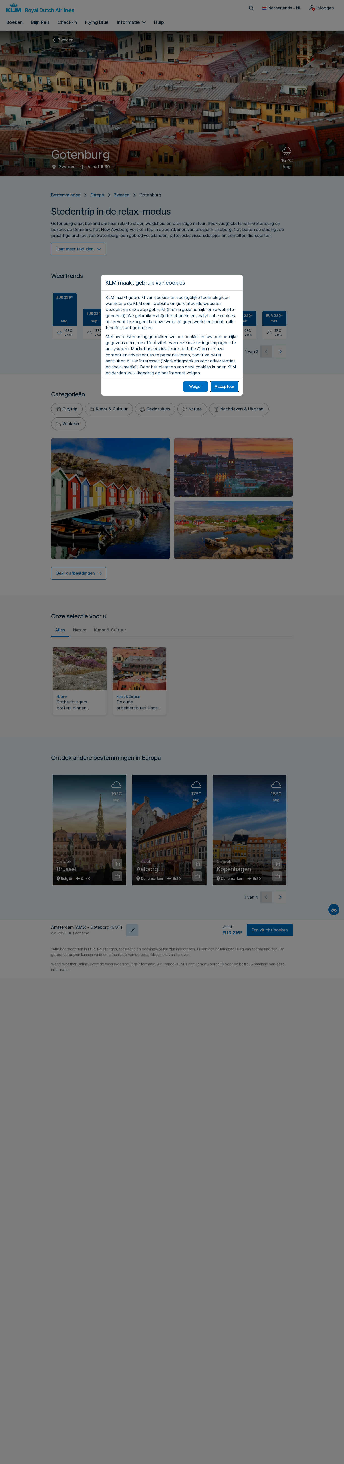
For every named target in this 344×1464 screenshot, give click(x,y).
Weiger (195, 386)
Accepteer (224, 386)
